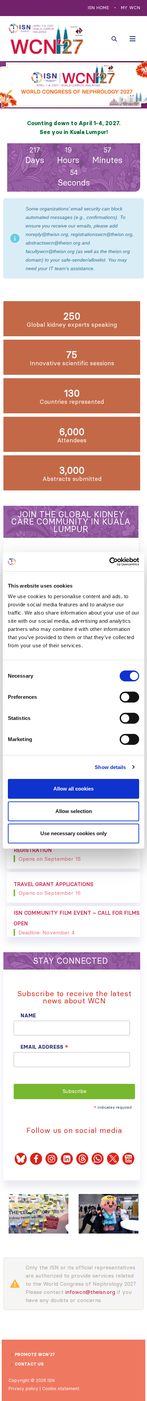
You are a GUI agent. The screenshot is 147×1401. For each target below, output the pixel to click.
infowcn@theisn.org (90, 1291)
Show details (110, 767)
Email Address (44, 1047)
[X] (113, 1158)
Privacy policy (23, 1388)
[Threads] (84, 1158)
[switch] (129, 697)
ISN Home (98, 7)
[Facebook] (36, 1158)
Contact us (29, 1364)
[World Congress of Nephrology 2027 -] (46, 38)
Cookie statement (60, 1388)
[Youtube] (128, 1158)
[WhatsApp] (98, 1158)
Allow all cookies (73, 789)
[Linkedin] (67, 1158)
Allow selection (73, 811)
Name (28, 1015)
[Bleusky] (21, 1158)
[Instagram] (51, 1158)
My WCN (130, 7)
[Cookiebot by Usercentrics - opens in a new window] (109, 561)
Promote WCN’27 (35, 1354)
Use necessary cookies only (73, 833)
